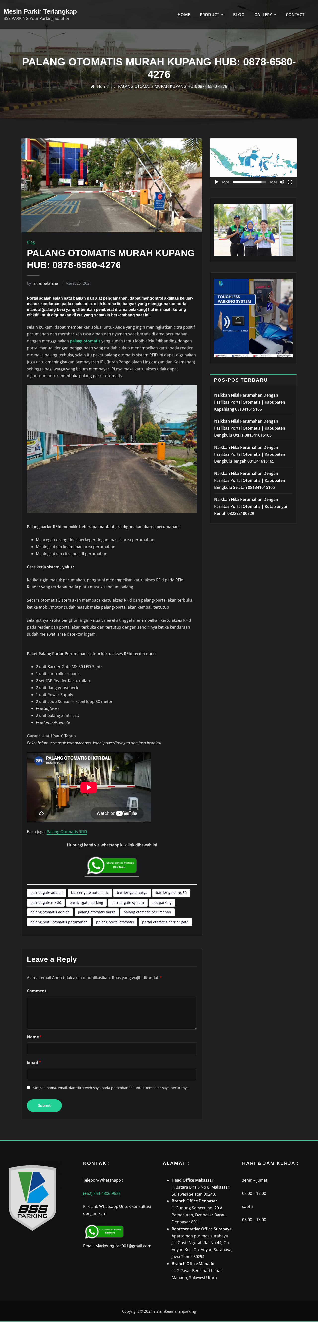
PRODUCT (210, 14)
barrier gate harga (132, 892)
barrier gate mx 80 (45, 902)
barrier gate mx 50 (171, 892)
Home (103, 86)
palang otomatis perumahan (147, 912)
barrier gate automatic (90, 892)
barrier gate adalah (46, 892)
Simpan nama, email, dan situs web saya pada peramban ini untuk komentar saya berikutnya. (111, 1087)
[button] (253, 163)
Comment (36, 990)
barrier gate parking (86, 902)
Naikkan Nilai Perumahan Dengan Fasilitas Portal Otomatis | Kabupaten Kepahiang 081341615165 (249, 402)
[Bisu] (282, 182)
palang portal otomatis (115, 922)
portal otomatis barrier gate (165, 922)
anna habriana (42, 283)
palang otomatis (85, 341)
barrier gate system (127, 902)
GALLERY (263, 14)
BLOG (238, 14)
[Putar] (216, 182)
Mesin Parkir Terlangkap (40, 11)
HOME (184, 14)
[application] (253, 162)
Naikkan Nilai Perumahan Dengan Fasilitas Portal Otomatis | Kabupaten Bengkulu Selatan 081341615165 (249, 480)
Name (34, 1037)
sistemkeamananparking (175, 1311)
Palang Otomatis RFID (67, 831)
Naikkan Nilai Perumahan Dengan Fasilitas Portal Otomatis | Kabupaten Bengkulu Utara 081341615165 (249, 428)
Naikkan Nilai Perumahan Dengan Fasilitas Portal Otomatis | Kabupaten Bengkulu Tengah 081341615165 (249, 454)
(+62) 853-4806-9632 (101, 1193)
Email (34, 1062)
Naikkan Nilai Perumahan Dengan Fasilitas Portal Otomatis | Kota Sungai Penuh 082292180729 (250, 506)
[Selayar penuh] (290, 182)
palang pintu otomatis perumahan (59, 922)
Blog (31, 241)
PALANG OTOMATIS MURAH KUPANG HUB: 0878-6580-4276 (172, 86)
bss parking (162, 902)
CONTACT (295, 14)
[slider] (249, 182)
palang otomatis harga (97, 912)
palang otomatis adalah (50, 912)
